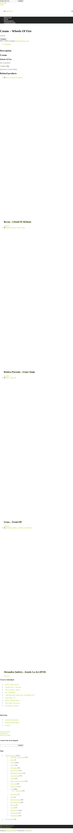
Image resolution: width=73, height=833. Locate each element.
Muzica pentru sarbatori (17, 781)
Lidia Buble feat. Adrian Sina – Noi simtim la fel (19, 695)
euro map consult (5, 735)
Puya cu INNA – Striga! (12, 689)
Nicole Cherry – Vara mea (13, 687)
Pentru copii (14, 786)
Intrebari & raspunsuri (11, 720)
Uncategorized (9, 819)
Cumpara (3, 39)
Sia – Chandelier (10, 692)
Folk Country (14, 770)
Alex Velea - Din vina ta (12, 703)
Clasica (12, 762)
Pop (28, 41)
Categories (3, 3)
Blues (12, 760)
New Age (13, 784)
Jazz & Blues (14, 776)
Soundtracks (14, 813)
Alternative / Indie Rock (17, 757)
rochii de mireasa (5, 731)
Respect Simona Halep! (12, 722)
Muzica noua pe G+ (6, 827)
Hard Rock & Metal (16, 773)
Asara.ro (7, 725)
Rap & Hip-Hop (15, 802)
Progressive (13, 794)
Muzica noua (8, 17)
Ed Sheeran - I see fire (12, 705)
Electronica (13, 768)
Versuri (6, 19)
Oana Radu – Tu (10, 697)
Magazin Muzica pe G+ (7, 825)
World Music (14, 815)
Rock (12, 807)
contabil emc (4, 733)
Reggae (12, 805)
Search (21, 1)
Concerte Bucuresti (9, 22)
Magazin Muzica (9, 21)
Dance (12, 765)
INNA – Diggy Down (12, 684)
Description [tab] (7, 44)
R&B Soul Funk (15, 800)
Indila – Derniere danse (12, 700)
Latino (12, 778)
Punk (12, 797)
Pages (2, 4)
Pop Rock (19, 791)
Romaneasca (14, 810)
